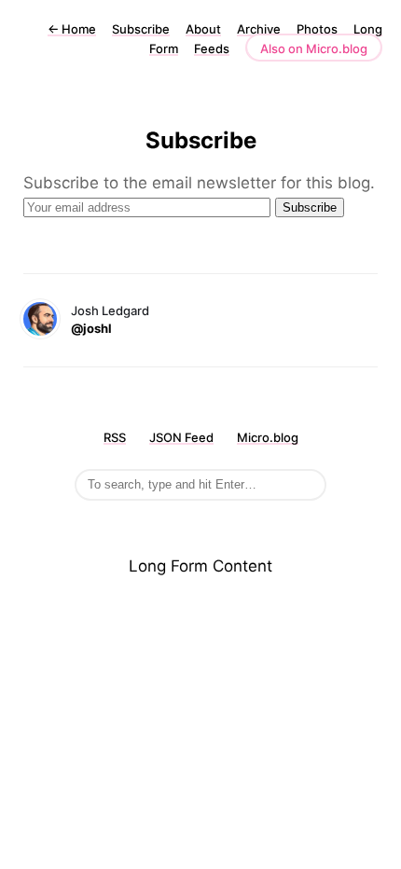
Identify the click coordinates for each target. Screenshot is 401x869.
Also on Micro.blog (313, 48)
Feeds (211, 48)
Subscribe (141, 28)
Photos (317, 28)
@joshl (91, 328)
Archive (259, 28)
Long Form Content (200, 566)
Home (72, 28)
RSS (115, 437)
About (203, 28)
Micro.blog (267, 437)
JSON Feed (181, 437)
